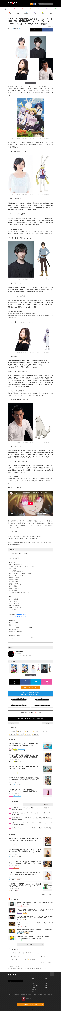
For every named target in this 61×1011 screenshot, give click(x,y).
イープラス (10, 966)
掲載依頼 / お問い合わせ (26, 994)
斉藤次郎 (36, 734)
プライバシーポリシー (47, 994)
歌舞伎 (12, 953)
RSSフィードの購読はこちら (31, 687)
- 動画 (46, 978)
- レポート (47, 983)
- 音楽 (33, 978)
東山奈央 (28, 731)
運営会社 (10, 994)
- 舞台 (33, 980)
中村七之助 (23, 959)
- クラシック (34, 983)
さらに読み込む (30, 944)
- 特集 (46, 987)
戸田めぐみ (44, 731)
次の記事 (48, 723)
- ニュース (47, 980)
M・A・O (20, 731)
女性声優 (28, 734)
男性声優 (20, 734)
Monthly (46, 804)
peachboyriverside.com (20, 616)
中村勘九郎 (32, 959)
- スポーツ (34, 989)
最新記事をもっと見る (46, 894)
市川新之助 (28, 953)
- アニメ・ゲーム (35, 985)
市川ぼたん (37, 953)
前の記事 (13, 723)
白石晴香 (36, 731)
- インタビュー (48, 981)
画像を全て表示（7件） (31, 82)
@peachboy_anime (21, 614)
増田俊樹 (13, 731)
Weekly (30, 804)
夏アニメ (13, 734)
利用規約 (40, 994)
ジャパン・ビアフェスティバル (43, 956)
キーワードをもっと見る (46, 962)
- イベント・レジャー (36, 981)
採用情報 (34, 994)
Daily (15, 804)
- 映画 (33, 991)
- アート (33, 987)
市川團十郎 (20, 953)
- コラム (46, 985)
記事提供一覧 (16, 994)
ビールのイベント (15, 956)
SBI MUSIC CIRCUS (27, 956)
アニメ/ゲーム (14, 959)
